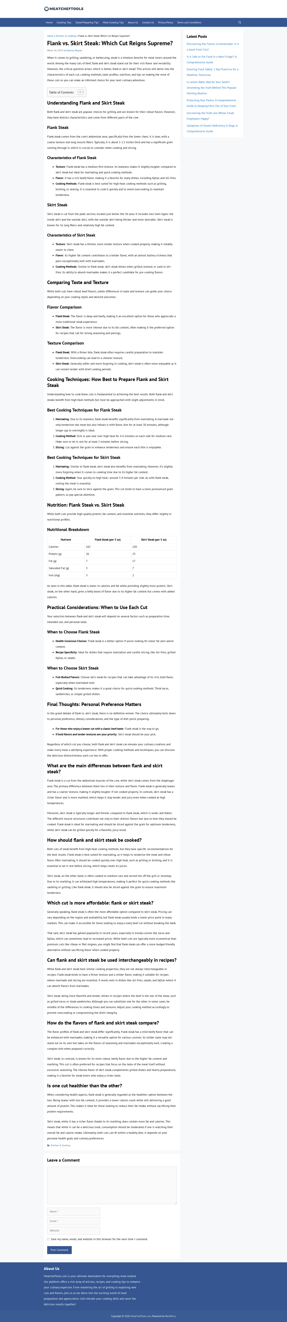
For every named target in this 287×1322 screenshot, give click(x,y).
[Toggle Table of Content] (79, 92)
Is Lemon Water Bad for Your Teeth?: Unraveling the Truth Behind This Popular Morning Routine (211, 87)
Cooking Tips (64, 22)
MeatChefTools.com (141, 1316)
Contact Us (148, 22)
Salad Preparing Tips (87, 22)
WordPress (170, 1316)
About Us (133, 22)
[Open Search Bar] (240, 22)
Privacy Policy (165, 22)
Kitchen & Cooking (66, 35)
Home (49, 22)
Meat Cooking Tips (113, 22)
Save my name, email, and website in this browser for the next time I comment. (99, 1239)
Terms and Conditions (189, 22)
